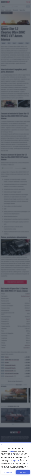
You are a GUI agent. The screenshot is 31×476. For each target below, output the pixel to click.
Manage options (8, 472)
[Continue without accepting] (1, 444)
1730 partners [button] (10, 451)
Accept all (23, 472)
